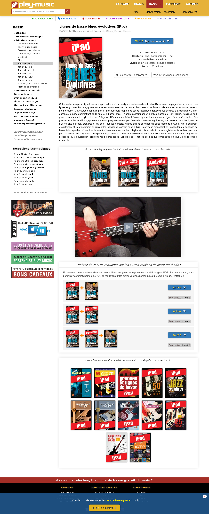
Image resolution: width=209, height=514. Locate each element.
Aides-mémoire (23, 94)
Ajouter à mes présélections (172, 74)
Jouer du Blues (26, 63)
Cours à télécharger (25, 109)
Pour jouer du (24, 171)
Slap (20, 60)
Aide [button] (136, 11)
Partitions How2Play (26, 116)
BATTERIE (173, 4)
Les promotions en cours (28, 139)
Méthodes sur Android (27, 90)
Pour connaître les (29, 161)
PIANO (139, 4)
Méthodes (20, 33)
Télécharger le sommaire (132, 74)
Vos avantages (43, 18)
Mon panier (188, 11)
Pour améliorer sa (29, 157)
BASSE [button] (154, 4)
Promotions (68, 18)
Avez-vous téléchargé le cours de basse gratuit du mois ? (104, 480)
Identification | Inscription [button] (160, 11)
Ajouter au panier (151, 41)
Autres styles (25, 80)
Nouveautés (92, 18)
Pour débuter (168, 18)
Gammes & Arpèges (29, 53)
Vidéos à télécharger (26, 101)
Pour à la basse (26, 154)
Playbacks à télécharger (28, 105)
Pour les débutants (28, 43)
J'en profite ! (104, 508)
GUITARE (122, 4)
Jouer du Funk (25, 76)
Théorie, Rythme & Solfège (32, 83)
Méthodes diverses (28, 86)
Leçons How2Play (24, 112)
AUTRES (192, 4)
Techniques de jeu (28, 47)
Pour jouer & (29, 167)
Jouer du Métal (26, 70)
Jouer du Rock (25, 66)
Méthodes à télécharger (28, 36)
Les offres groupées (25, 135)
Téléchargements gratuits (29, 123)
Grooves (22, 57)
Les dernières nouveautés (28, 131)
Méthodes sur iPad (25, 40)
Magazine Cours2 (24, 120)
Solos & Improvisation (29, 50)
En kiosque (144, 18)
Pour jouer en (23, 184)
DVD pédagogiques (25, 97)
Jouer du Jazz (25, 73)
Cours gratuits (118, 18)
